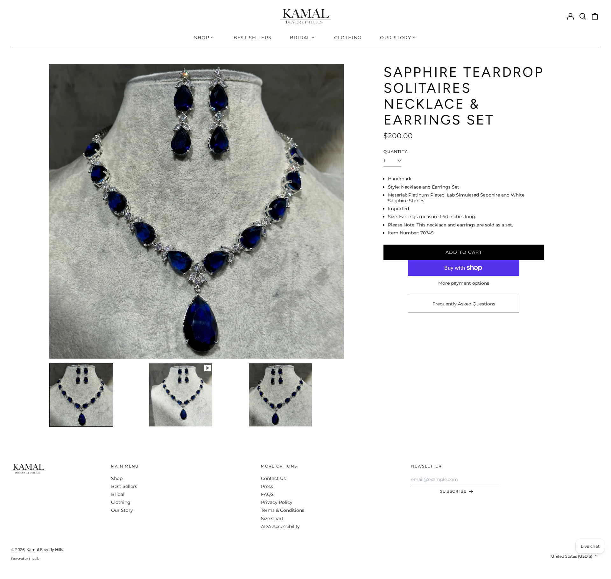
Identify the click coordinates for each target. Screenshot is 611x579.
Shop (117, 478)
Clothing (348, 37)
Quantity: (396, 151)
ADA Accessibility (280, 526)
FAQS (267, 494)
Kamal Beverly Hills (44, 549)
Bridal (117, 494)
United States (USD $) (572, 556)
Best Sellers (253, 37)
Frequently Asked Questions (463, 304)
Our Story (122, 510)
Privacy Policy (276, 502)
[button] (583, 16)
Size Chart (272, 518)
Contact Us (273, 478)
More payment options (463, 283)
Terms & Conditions (282, 510)
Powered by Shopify (25, 558)
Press (267, 486)
